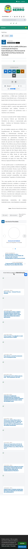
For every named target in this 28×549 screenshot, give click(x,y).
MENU (4, 27)
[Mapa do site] (22, 17)
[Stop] (15, 81)
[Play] (12, 81)
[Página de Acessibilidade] (24, 17)
